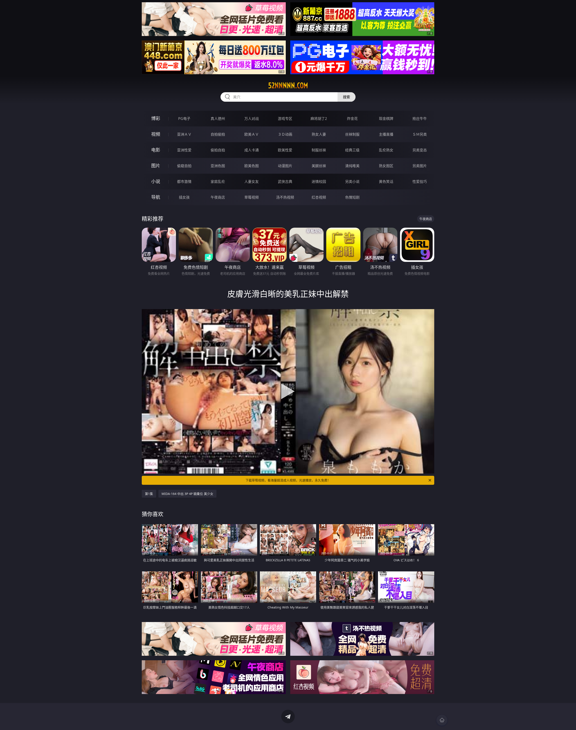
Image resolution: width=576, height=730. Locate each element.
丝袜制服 (352, 134)
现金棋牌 (386, 118)
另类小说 (352, 181)
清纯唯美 (352, 165)
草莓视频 (251, 197)
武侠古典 (285, 181)
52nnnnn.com (288, 85)
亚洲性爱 (184, 150)
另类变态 (419, 150)
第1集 (149, 494)
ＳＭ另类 (419, 134)
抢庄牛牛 (419, 118)
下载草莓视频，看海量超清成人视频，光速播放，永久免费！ (288, 480)
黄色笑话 (386, 181)
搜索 (346, 96)
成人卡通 (251, 150)
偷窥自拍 (184, 165)
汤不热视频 (285, 197)
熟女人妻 (319, 134)
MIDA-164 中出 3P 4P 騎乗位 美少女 (187, 494)
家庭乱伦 (218, 181)
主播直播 (386, 134)
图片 (155, 166)
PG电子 (184, 118)
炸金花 (352, 118)
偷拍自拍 (218, 150)
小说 (155, 181)
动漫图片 (285, 165)
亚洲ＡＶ (184, 134)
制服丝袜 (319, 150)
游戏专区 (285, 118)
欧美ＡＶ (251, 134)
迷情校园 (319, 181)
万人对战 (251, 118)
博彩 (155, 118)
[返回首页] (441, 720)
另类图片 (419, 165)
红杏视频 (319, 197)
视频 (155, 134)
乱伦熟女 (386, 150)
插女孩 (184, 197)
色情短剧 (352, 197)
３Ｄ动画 (285, 134)
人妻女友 (251, 181)
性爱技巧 (419, 181)
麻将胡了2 (318, 118)
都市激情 (184, 181)
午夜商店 (218, 197)
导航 (155, 197)
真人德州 (218, 118)
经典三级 (352, 150)
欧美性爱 (285, 150)
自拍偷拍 (218, 134)
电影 (155, 150)
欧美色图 (251, 165)
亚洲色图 (218, 165)
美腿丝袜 (319, 165)
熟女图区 (386, 165)
